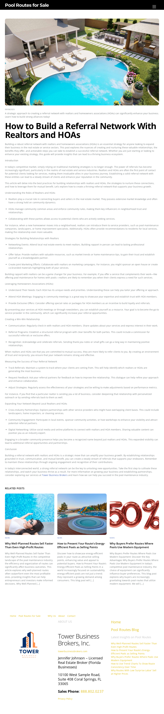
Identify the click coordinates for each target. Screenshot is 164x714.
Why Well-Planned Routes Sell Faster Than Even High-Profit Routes (29, 545)
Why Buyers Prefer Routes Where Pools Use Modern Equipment (131, 545)
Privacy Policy (65, 698)
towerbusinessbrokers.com (72, 651)
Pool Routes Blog (125, 629)
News (7, 538)
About (61, 615)
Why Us (52, 615)
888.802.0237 (92, 691)
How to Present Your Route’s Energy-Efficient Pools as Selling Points (81, 545)
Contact (71, 615)
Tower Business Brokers (55, 475)
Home (13, 615)
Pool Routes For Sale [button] (30, 615)
